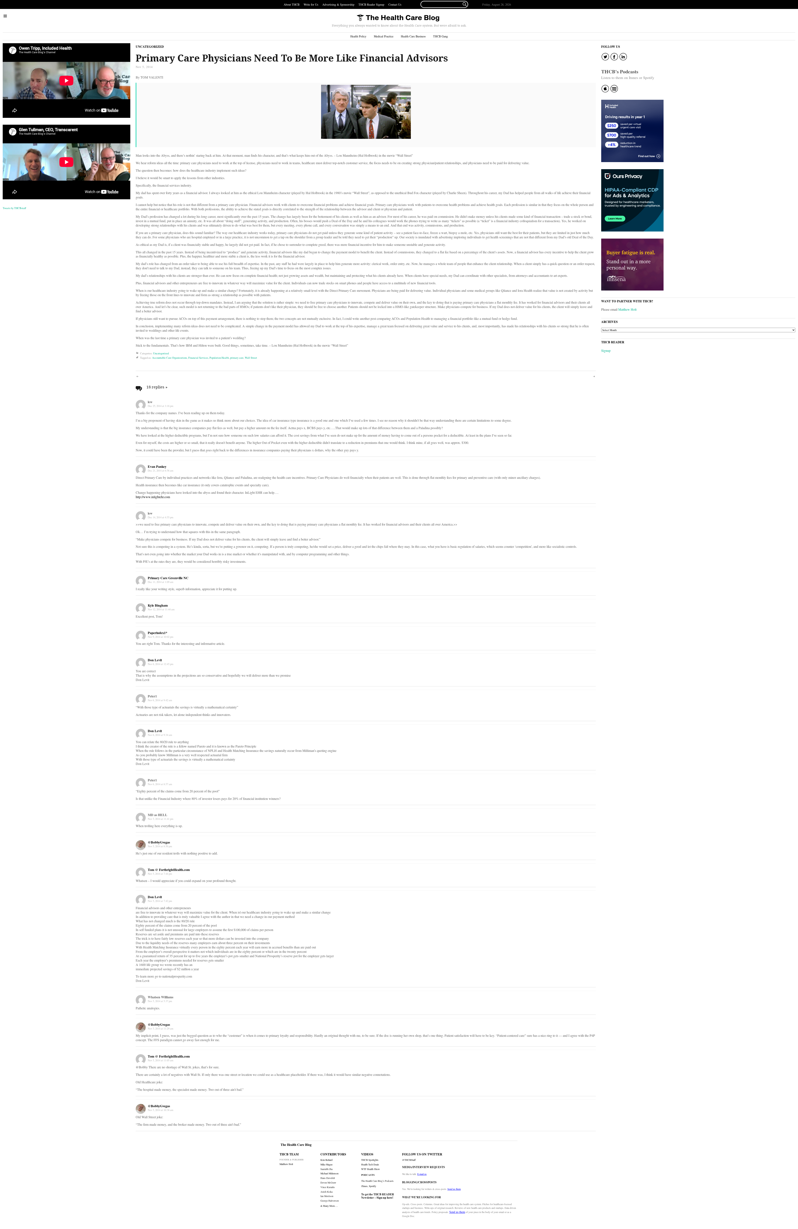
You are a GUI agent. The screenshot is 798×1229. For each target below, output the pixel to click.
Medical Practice (383, 36)
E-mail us (422, 1174)
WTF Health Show (370, 1169)
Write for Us (311, 4)
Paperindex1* (157, 632)
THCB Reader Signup (371, 4)
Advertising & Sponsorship (338, 4)
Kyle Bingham (158, 605)
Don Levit (155, 660)
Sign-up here (384, 1198)
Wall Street (251, 358)
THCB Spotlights (369, 1159)
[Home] (398, 18)
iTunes (364, 1186)
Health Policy (358, 36)
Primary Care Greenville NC (168, 577)
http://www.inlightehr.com (153, 497)
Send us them (454, 1189)
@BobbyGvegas (159, 842)
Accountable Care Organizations (169, 358)
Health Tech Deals (370, 1164)
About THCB (291, 4)
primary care (237, 358)
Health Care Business (413, 36)
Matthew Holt (627, 309)
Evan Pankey (157, 466)
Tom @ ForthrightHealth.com (169, 869)
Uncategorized (150, 46)
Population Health (219, 358)
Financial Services (198, 358)
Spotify (372, 1186)
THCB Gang (440, 36)
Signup (606, 350)
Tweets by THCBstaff (14, 208)
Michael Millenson (329, 1173)
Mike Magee (326, 1164)
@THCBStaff (409, 1159)
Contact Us (394, 4)
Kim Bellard (326, 1159)
